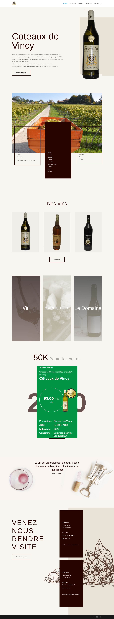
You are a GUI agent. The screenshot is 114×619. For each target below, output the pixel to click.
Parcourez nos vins (21, 72)
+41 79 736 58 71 (66, 525)
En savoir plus (57, 435)
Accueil (65, 3)
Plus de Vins (57, 259)
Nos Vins (80, 3)
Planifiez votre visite (21, 557)
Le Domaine (73, 3)
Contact (96, 3)
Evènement (89, 3)
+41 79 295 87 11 (66, 527)
